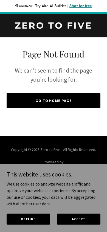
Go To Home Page (53, 100)
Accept (78, 219)
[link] (53, 27)
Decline (28, 219)
